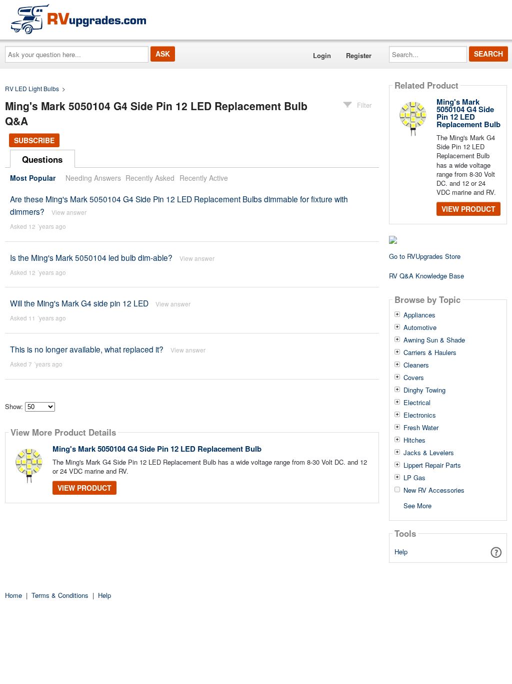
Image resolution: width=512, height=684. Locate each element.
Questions (42, 159)
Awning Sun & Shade (434, 340)
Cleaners (416, 365)
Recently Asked (150, 178)
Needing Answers (93, 178)
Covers (414, 377)
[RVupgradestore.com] (78, 19)
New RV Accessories (434, 490)
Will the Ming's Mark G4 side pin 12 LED (79, 302)
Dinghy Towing (425, 390)
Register (359, 55)
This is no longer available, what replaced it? (87, 349)
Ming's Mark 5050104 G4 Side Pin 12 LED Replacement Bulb (157, 448)
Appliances (420, 314)
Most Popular (33, 178)
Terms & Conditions (60, 595)
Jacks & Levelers (429, 452)
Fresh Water (421, 427)
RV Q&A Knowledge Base (426, 275)
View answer (69, 212)
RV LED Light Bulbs (32, 88)
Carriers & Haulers (430, 352)
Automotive (420, 327)
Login (322, 55)
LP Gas (415, 477)
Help (401, 551)
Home (13, 595)
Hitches (415, 440)
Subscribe (34, 140)
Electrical (417, 402)
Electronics (420, 415)
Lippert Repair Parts (432, 465)
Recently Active (204, 178)
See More (418, 505)
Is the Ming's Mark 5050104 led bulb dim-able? (91, 257)
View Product (85, 488)
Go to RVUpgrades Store (424, 256)
